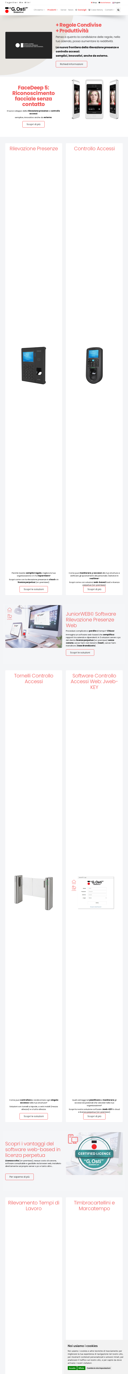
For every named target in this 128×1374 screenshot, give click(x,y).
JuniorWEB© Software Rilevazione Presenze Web (91, 619)
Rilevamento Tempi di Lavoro (33, 1205)
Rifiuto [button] (81, 1368)
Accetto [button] (72, 1368)
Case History (97, 10)
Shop (94, 2)
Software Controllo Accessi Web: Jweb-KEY (94, 681)
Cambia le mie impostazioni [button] (98, 1368)
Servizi (63, 10)
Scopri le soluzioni (34, 589)
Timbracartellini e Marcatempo (94, 1205)
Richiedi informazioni (71, 64)
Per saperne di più (20, 1176)
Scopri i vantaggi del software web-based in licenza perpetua (32, 1149)
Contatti (109, 10)
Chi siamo (39, 10)
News (70, 10)
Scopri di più (33, 124)
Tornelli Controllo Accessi (33, 678)
